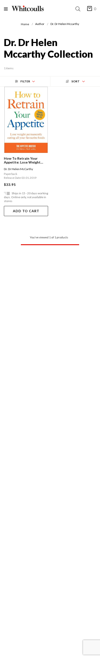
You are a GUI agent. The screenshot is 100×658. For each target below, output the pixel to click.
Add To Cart (26, 211)
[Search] (78, 8)
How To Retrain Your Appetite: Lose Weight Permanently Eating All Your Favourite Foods (22, 160)
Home (25, 24)
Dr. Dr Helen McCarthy (18, 169)
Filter (25, 81)
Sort (75, 81)
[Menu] (8, 9)
